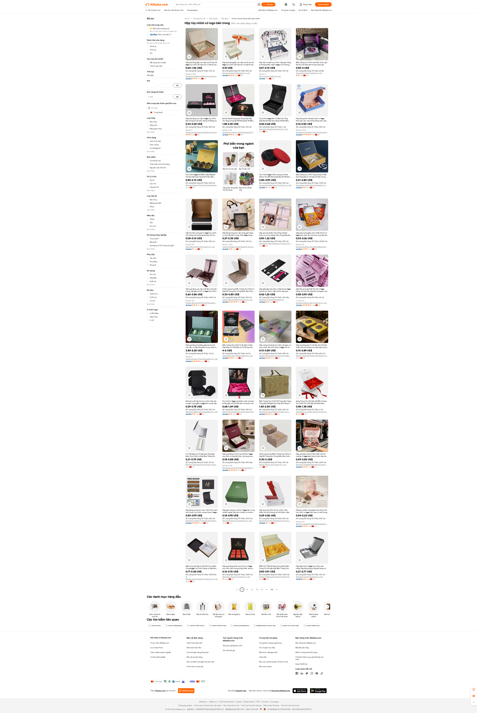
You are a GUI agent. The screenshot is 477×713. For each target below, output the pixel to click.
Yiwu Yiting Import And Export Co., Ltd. (200, 247)
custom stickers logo (218, 625)
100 (272, 589)
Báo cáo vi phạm (265, 666)
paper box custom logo (291, 625)
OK (177, 85)
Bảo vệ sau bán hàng (194, 657)
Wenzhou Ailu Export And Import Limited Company (202, 465)
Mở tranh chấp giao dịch (268, 652)
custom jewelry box (313, 625)
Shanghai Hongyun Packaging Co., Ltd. (237, 521)
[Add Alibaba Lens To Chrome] (186, 690)
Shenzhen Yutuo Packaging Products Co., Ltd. (275, 244)
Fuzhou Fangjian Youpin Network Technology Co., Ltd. (238, 247)
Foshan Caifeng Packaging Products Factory (275, 577)
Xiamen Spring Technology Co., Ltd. (272, 465)
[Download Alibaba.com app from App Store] (300, 690)
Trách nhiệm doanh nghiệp (160, 652)
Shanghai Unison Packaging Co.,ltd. (309, 577)
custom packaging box (241, 625)
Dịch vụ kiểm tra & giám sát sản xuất (200, 662)
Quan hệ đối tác (301, 664)
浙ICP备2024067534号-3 (302, 709)
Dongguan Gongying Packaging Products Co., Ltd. (202, 132)
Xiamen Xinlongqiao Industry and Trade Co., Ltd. (275, 356)
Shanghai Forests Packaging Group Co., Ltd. (275, 521)
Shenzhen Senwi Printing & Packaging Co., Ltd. (312, 524)
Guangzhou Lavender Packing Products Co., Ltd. (312, 412)
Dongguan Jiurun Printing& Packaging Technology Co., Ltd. (238, 468)
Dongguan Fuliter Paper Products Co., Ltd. (275, 185)
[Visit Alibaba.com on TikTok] (321, 673)
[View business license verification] (261, 709)
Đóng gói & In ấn (199, 18)
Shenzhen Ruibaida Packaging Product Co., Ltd (312, 465)
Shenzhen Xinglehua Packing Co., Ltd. (273, 129)
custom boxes (156, 625)
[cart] (294, 5)
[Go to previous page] (237, 589)
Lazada (238, 702)
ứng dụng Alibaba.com (280, 691)
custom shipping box (175, 625)
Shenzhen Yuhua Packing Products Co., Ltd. (275, 412)
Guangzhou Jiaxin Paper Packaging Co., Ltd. (312, 185)
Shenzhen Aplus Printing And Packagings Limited (202, 185)
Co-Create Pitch (156, 648)
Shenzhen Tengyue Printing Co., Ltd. (236, 577)
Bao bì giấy (213, 18)
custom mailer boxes (197, 625)
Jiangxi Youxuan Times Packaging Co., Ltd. (202, 359)
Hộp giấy (224, 18)
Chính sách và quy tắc (195, 666)
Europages (274, 702)
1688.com (213, 702)
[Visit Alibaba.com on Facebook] (296, 673)
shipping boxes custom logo (266, 625)
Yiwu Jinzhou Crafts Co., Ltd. (270, 76)
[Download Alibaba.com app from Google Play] (318, 690)
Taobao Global (248, 702)
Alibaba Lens (160, 691)
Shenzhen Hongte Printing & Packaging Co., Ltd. (202, 521)
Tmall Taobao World (226, 702)
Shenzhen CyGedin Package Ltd (271, 300)
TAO (257, 702)
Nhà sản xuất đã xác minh (232, 646)
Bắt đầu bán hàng (302, 648)
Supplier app (241, 691)
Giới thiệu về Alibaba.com (160, 638)
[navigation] (164, 304)
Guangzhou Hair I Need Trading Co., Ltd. (237, 356)
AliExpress (203, 702)
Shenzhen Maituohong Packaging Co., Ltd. (202, 412)
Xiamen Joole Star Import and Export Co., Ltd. (312, 356)
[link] (474, 689)
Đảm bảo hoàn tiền (194, 648)
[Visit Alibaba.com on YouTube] (316, 673)
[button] (258, 4)
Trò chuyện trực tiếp (267, 648)
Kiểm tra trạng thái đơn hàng (306, 652)
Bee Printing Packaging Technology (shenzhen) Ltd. (238, 412)
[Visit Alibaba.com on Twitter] (306, 673)
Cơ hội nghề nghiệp (157, 657)
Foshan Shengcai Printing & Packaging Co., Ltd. (202, 303)
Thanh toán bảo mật (194, 643)
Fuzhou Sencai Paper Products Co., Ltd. (237, 300)
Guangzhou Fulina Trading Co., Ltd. (309, 73)
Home (187, 18)
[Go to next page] (277, 589)
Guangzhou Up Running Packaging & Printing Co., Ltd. (238, 132)
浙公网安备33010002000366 (279, 709)
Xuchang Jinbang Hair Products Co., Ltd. (311, 303)
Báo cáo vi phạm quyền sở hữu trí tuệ (273, 662)
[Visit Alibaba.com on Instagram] (311, 673)
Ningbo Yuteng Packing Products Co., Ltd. (202, 579)
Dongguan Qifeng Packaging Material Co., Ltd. (312, 247)
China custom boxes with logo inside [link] (246, 18)
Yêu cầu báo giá (229, 650)
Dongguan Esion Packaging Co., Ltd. (236, 73)
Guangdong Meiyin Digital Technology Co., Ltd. (202, 76)
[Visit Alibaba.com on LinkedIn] (301, 673)
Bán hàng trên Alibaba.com (305, 643)
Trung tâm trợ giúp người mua (270, 643)
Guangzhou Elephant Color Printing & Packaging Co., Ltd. (312, 132)
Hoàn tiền (263, 657)
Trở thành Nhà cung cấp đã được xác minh (309, 658)
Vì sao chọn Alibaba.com (159, 643)
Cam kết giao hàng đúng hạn (198, 652)
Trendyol (265, 702)
